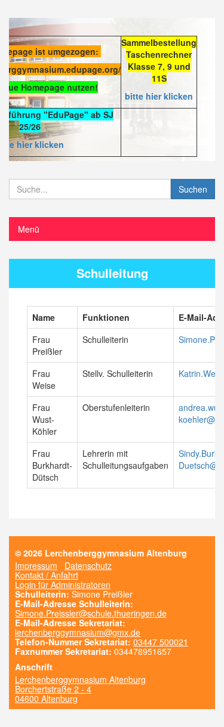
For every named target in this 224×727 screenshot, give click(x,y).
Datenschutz (88, 565)
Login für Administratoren (63, 584)
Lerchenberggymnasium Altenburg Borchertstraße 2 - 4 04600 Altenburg (80, 688)
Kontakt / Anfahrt (46, 575)
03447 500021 (160, 642)
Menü (28, 229)
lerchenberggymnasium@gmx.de (77, 632)
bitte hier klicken (159, 96)
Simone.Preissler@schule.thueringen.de (91, 613)
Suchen (193, 189)
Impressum (36, 565)
